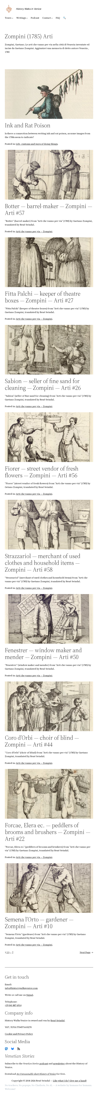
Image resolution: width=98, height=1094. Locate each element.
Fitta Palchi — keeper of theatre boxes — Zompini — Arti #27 (42, 297)
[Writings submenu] (27, 18)
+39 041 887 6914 (13, 1005)
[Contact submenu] (52, 18)
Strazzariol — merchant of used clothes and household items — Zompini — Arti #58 (42, 563)
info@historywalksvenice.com (21, 988)
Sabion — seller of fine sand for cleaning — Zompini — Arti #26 (43, 384)
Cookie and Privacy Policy (19, 1033)
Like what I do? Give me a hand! (70, 1080)
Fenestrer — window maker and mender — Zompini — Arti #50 (43, 653)
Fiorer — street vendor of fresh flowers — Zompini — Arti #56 (41, 472)
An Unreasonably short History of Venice (36, 1073)
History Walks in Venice (28, 9)
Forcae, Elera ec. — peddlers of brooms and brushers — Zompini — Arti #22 (47, 832)
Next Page (86, 952)
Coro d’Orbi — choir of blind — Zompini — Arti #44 (42, 741)
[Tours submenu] (12, 18)
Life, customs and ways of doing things (37, 144)
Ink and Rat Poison (27, 125)
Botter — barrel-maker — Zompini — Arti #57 (48, 209)
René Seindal (58, 1020)
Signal (29, 995)
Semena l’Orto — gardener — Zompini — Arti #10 (39, 922)
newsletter (59, 1063)
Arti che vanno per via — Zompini (34, 231)
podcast (43, 1063)
